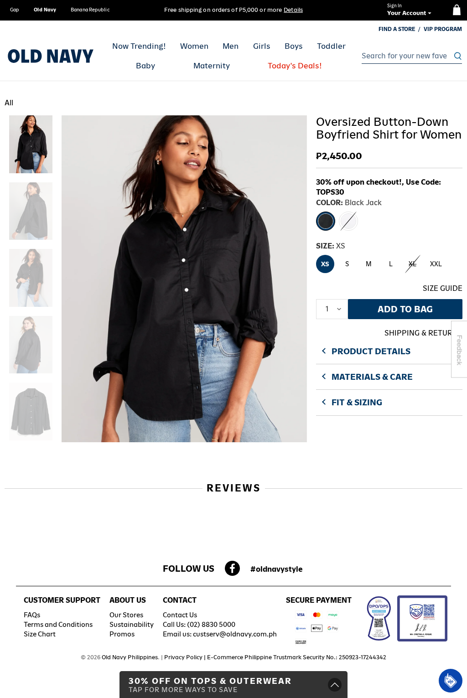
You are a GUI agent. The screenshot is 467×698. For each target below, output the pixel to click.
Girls (261, 46)
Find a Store (397, 29)
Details (293, 9)
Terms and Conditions (58, 624)
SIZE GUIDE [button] (442, 288)
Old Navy (45, 9)
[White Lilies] (348, 221)
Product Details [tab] (371, 351)
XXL (436, 264)
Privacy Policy (183, 657)
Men (231, 46)
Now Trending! (139, 46)
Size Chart (40, 634)
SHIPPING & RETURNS (423, 333)
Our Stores (126, 615)
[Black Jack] (325, 221)
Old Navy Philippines (130, 657)
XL (412, 264)
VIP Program (443, 29)
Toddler (331, 46)
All (9, 102)
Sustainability (131, 624)
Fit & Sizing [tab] (357, 402)
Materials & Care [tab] (372, 377)
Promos (122, 634)
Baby (145, 65)
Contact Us (180, 615)
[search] (409, 56)
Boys (294, 46)
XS (325, 264)
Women (194, 46)
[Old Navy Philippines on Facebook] (232, 571)
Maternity (211, 65)
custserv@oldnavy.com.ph (235, 634)
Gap (14, 9)
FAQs (32, 615)
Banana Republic (90, 9)
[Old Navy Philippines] (50, 56)
